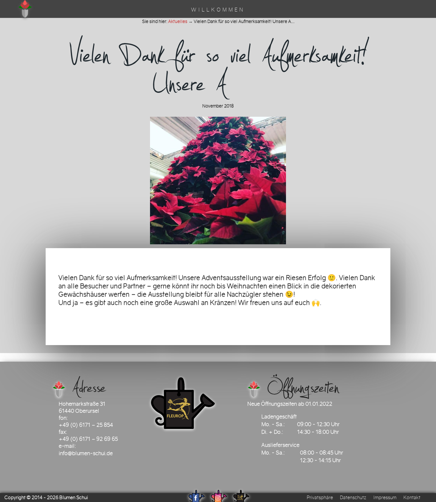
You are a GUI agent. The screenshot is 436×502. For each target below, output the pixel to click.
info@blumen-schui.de (86, 453)
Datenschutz (353, 497)
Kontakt (411, 497)
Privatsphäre (320, 497)
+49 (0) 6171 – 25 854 (86, 425)
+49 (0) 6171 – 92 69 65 (88, 439)
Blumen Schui (73, 497)
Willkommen (218, 10)
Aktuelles (177, 21)
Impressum (384, 497)
